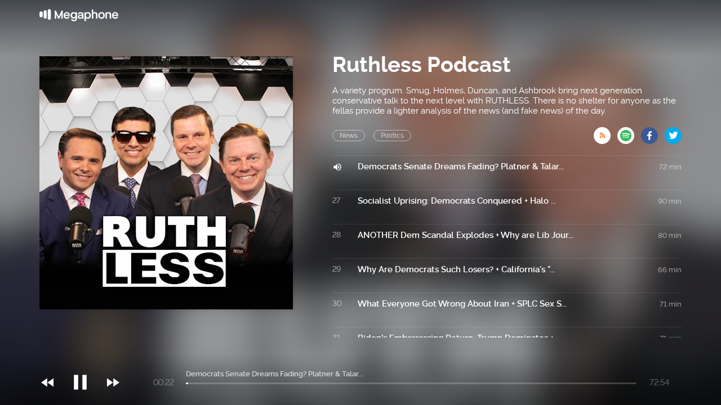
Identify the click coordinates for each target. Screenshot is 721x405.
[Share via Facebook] (653, 132)
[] (86, 359)
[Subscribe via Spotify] (629, 132)
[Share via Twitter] (673, 132)
